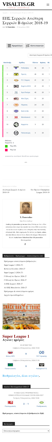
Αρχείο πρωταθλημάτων (14, 295)
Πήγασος (24, 105)
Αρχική (5, 13)
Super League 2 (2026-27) (13, 272)
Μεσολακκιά (25, 117)
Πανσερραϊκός (10, 406)
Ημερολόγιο (17, 46)
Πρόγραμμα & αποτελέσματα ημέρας (19, 291)
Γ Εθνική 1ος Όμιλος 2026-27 (15, 276)
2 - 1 (26, 404)
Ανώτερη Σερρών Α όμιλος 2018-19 (14, 191)
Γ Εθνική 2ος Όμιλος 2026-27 (15, 280)
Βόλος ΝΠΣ (10, 356)
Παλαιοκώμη (25, 133)
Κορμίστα (24, 124)
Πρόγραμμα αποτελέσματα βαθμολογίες (20, 261)
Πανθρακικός (42, 406)
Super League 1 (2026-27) (13, 265)
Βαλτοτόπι (25, 111)
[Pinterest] (24, 36)
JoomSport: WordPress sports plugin (25, 156)
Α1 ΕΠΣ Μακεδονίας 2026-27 (15, 287)
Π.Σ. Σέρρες (25, 80)
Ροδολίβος (25, 68)
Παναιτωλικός (10, 368)
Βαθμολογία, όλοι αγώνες (21, 375)
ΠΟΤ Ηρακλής (41, 356)
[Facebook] (13, 36)
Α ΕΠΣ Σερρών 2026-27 (13, 284)
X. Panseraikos (10, 27)
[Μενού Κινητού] (47, 5)
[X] (18, 36)
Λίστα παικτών (37, 46)
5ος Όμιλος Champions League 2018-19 (40, 191)
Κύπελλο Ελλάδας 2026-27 (14, 269)
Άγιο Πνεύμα (25, 92)
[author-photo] (26, 214)
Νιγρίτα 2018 (26, 86)
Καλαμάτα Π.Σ (41, 368)
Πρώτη (23, 74)
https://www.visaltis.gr (26, 221)
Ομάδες (22, 63)
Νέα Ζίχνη (24, 98)
